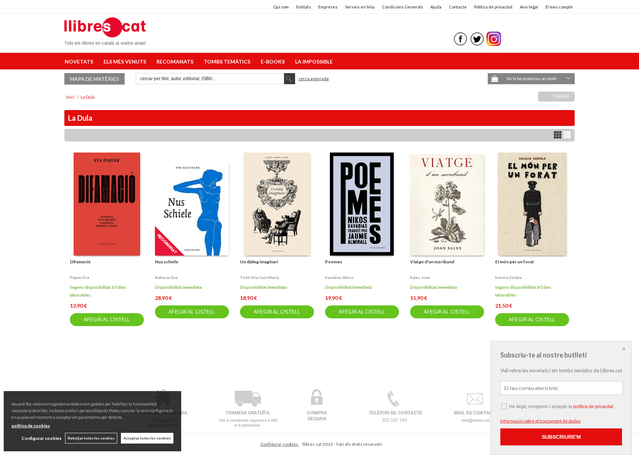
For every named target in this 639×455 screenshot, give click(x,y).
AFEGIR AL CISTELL (107, 319)
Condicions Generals (402, 6)
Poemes (333, 261)
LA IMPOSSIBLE (314, 61)
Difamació (80, 261)
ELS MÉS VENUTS (126, 61)
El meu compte (559, 6)
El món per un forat (514, 261)
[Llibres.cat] (105, 40)
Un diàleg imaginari (259, 261)
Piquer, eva (79, 277)
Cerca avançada (313, 78)
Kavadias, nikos (339, 277)
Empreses (328, 6)
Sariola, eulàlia (508, 277)
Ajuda (436, 6)
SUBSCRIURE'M (561, 437)
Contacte (458, 6)
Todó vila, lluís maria (259, 277)
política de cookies (30, 425)
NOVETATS (80, 61)
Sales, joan (420, 277)
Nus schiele (166, 261)
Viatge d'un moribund (432, 261)
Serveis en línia (360, 6)
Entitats (303, 6)
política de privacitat (593, 406)
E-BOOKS (274, 61)
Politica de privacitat (493, 6)
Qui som (281, 6)
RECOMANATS (176, 61)
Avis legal (529, 6)
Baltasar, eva (166, 277)
